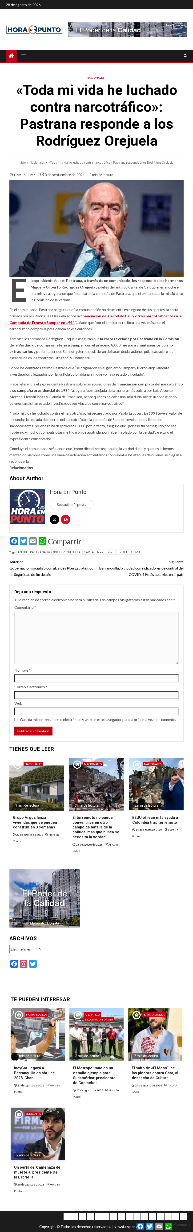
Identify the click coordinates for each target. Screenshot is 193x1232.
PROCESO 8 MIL (129, 552)
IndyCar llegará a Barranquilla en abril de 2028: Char (34, 1073)
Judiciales (33, 1114)
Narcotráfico (105, 552)
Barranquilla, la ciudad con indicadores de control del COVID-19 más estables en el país (141, 568)
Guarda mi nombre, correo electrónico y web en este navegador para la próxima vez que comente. (98, 719)
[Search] (185, 55)
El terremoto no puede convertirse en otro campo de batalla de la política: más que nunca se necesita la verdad (95, 827)
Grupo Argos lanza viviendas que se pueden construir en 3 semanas (35, 822)
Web (18, 703)
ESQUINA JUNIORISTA (99, 1019)
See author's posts (71, 504)
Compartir (64, 541)
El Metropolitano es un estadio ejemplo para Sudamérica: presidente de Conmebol (94, 1075)
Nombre (22, 670)
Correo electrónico (30, 687)
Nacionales (95, 77)
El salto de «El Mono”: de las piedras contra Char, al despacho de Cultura (155, 1073)
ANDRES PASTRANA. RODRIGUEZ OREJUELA (49, 552)
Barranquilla (36, 1014)
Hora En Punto (25, 175)
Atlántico (92, 1014)
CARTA (89, 552)
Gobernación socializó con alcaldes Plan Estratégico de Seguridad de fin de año (51, 568)
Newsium (121, 1226)
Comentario (25, 607)
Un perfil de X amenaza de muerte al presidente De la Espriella (37, 1172)
